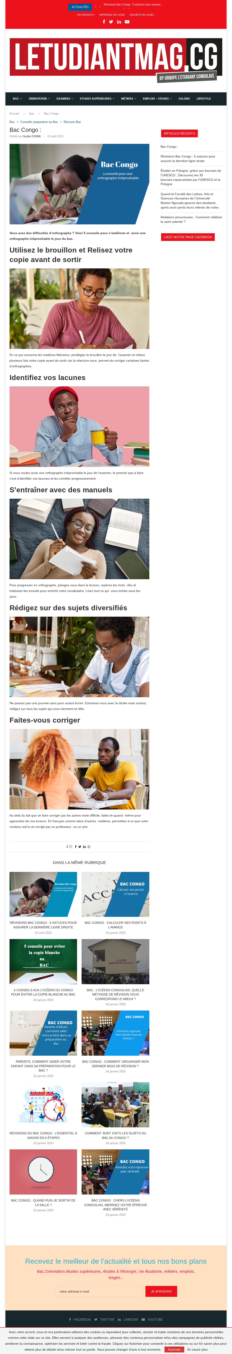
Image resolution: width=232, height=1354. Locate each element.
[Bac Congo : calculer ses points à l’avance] (115, 894)
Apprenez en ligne (112, 14)
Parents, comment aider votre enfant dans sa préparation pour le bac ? (43, 1066)
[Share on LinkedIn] (84, 847)
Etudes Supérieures (95, 98)
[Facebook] (104, 22)
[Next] (100, 7)
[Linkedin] (119, 22)
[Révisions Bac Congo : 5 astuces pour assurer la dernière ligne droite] (43, 894)
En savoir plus (197, 1349)
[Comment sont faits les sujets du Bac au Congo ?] (115, 1104)
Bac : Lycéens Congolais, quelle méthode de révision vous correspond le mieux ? (115, 994)
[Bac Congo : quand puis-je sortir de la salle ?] (43, 1172)
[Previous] (95, 7)
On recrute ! (86, 14)
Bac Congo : (169, 146)
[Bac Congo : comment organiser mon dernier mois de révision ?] (115, 1033)
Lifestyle (204, 98)
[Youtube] (127, 22)
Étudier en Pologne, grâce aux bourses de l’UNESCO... (138, 7)
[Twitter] (111, 22)
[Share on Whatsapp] (89, 847)
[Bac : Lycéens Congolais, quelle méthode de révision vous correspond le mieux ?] (115, 961)
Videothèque (23, 112)
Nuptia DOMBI (32, 136)
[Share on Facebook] (76, 847)
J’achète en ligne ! (142, 14)
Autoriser (174, 1349)
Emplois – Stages (156, 98)
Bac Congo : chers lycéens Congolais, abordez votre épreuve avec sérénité (115, 1205)
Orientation (38, 98)
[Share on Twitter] (79, 847)
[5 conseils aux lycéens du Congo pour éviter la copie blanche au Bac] (43, 961)
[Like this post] (70, 847)
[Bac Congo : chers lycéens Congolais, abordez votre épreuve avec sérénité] (115, 1172)
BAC (16, 98)
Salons (184, 98)
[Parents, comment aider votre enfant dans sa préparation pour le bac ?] (43, 1033)
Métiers (127, 98)
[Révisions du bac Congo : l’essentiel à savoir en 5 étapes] (43, 1104)
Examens (63, 98)
